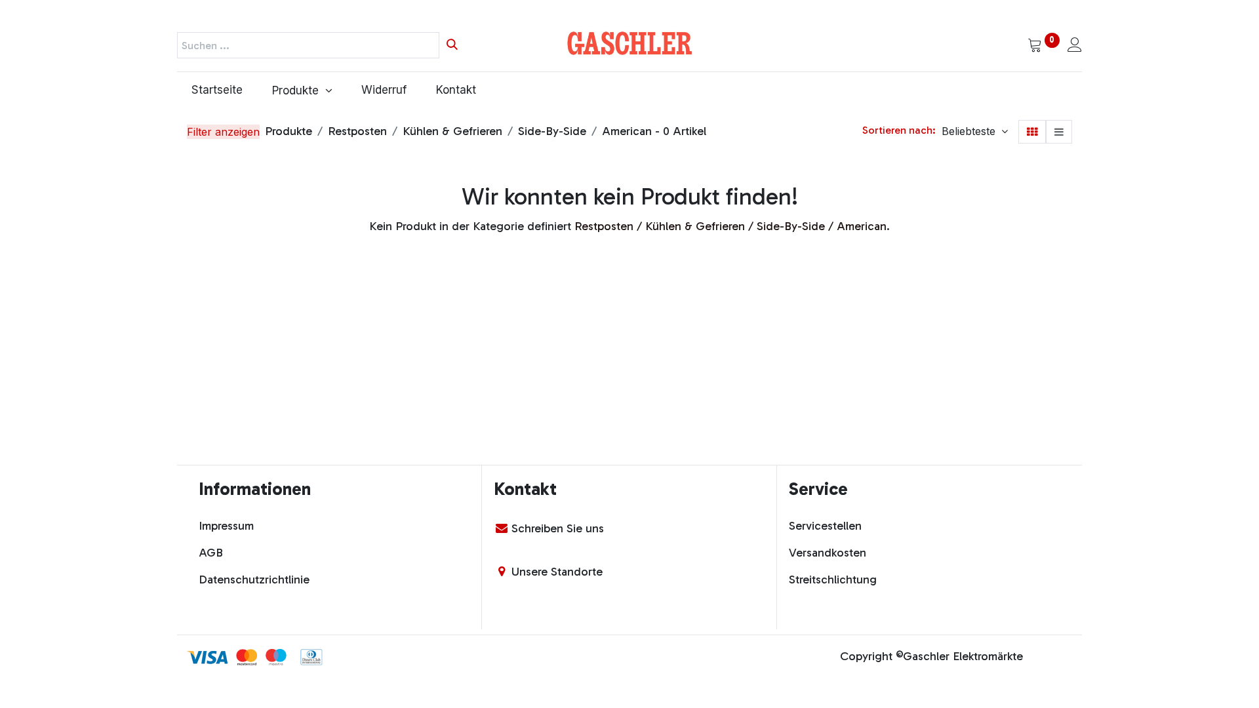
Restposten (357, 131)
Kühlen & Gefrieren (452, 131)
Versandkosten (827, 552)
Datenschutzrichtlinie (254, 579)
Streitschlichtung (833, 579)
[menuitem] (217, 90)
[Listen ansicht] (1059, 132)
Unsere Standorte (557, 571)
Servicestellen (825, 526)
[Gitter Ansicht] (1032, 132)
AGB (211, 552)
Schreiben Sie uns (557, 528)
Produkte (288, 131)
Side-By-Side (552, 131)
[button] (975, 131)
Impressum (226, 526)
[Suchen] (452, 45)
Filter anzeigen (223, 131)
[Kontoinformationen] (1075, 45)
